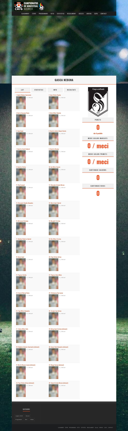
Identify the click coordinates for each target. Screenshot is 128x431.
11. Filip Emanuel (20, 185)
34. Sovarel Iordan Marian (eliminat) (58, 383)
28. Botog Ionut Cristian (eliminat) (58, 329)
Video (32, 419)
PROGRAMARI (43, 14)
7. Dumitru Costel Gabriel (23, 149)
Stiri (26, 419)
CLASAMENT (25, 14)
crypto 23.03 (19, 416)
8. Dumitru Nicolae (54, 149)
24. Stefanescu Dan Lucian (56, 293)
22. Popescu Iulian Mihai (55, 275)
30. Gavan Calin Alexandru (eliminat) (58, 347)
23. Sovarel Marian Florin (22, 293)
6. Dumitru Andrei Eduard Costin (57, 131)
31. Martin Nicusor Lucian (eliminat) (25, 365)
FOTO (52, 14)
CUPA (96, 14)
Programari (18, 419)
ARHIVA (89, 14)
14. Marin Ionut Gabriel (55, 203)
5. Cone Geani (19, 131)
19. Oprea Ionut (20, 257)
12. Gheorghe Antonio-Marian (56, 185)
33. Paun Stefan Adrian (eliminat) (25, 383)
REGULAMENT (71, 14)
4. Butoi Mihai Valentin (55, 113)
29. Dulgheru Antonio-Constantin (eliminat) (27, 347)
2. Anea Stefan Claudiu (55, 95)
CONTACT (104, 14)
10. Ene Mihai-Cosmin (54, 167)
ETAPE (34, 14)
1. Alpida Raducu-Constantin (23, 95)
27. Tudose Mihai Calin (22, 329)
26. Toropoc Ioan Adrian (55, 311)
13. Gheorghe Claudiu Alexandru (24, 203)
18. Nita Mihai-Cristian (55, 239)
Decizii (81, 14)
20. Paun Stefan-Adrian (55, 257)
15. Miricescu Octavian (22, 221)
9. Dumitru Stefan (21, 167)
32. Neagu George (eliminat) (56, 365)
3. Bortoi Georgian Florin (22, 113)
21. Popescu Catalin (21, 275)
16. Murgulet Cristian (54, 221)
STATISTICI (60, 14)
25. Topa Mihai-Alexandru (23, 311)
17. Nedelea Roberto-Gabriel (23, 239)
